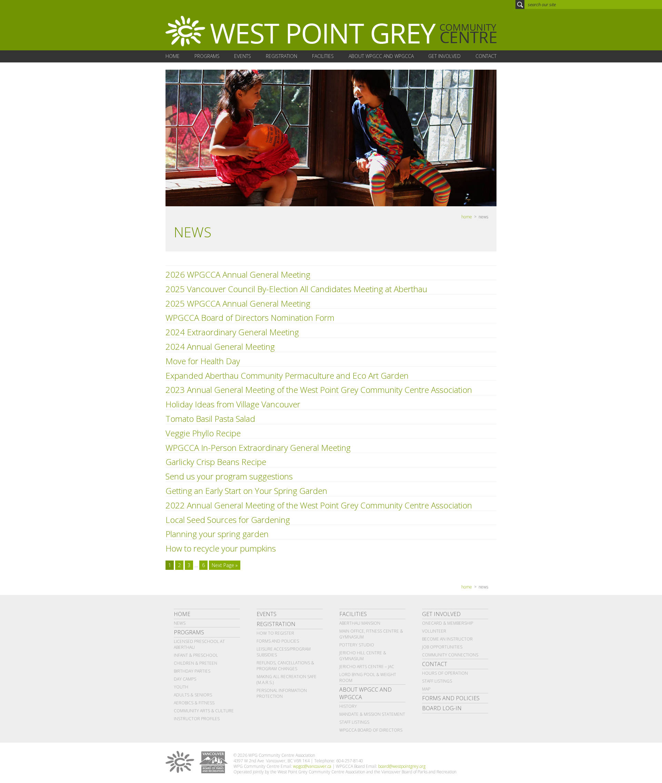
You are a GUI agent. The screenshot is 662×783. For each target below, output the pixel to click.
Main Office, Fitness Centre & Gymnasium (371, 634)
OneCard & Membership (447, 623)
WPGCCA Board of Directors (370, 730)
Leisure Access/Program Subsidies (284, 652)
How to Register (275, 633)
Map (426, 689)
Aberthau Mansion (359, 623)
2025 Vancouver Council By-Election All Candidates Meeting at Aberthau (296, 289)
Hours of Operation (445, 673)
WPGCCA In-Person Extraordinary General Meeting (258, 447)
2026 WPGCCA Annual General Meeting (238, 274)
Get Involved (441, 614)
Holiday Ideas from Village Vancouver (233, 404)
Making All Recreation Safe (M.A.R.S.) (287, 679)
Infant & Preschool (196, 655)
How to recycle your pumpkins (221, 548)
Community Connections (450, 655)
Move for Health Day (203, 361)
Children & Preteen (195, 663)
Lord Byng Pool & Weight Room (367, 677)
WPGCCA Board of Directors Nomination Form (250, 317)
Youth (181, 687)
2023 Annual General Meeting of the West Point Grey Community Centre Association (319, 389)
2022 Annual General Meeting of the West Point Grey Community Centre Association (319, 505)
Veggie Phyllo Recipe (203, 433)
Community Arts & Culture (204, 711)
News (179, 623)
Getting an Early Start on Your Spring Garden (246, 490)
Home (182, 614)
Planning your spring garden (217, 533)
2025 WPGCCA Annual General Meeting (238, 303)
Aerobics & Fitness (194, 703)
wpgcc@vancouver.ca (312, 766)
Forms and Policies (278, 641)
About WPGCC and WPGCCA (365, 693)
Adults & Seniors (193, 695)
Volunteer (434, 631)
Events (267, 614)
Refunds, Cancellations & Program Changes (285, 666)
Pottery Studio (356, 645)
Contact (434, 664)
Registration (276, 624)
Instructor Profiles (197, 719)
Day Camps (185, 679)
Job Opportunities (442, 647)
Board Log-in (442, 708)
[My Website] (331, 31)
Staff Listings (354, 722)
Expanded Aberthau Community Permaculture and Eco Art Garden (287, 375)
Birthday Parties (192, 671)
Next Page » (225, 565)
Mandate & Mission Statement (372, 714)
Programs (189, 632)
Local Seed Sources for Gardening (228, 519)
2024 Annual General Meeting (220, 346)
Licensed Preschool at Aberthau (199, 644)
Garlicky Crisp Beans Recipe (216, 461)
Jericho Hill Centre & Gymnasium (362, 656)
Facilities (353, 614)
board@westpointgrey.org (401, 766)
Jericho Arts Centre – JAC (366, 667)
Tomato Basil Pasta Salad (210, 418)
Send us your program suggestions (229, 476)
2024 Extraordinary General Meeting (232, 332)
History (348, 706)
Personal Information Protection (282, 693)
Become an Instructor (447, 639)
